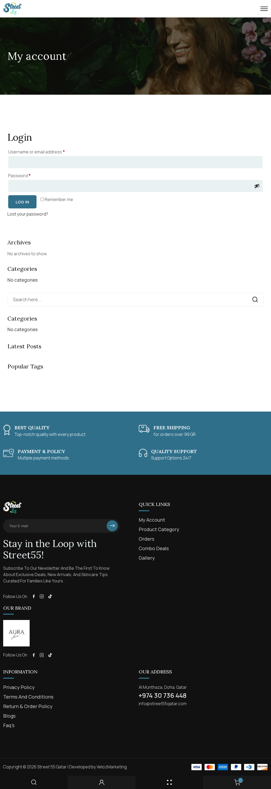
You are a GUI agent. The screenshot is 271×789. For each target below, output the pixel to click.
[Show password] (257, 186)
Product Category (159, 529)
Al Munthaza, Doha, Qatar (163, 687)
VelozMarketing (112, 767)
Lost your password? (27, 214)
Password (28, 175)
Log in (22, 202)
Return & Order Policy (27, 706)
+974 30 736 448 (163, 695)
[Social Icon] (34, 596)
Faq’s (9, 725)
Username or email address (45, 151)
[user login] (101, 782)
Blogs (9, 716)
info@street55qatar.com (163, 703)
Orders (146, 539)
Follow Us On (15, 596)
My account (152, 520)
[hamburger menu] (264, 9)
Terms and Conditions (28, 697)
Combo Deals (154, 548)
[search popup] (34, 782)
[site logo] (12, 12)
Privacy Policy (19, 687)
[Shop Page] (169, 782)
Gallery (147, 558)
